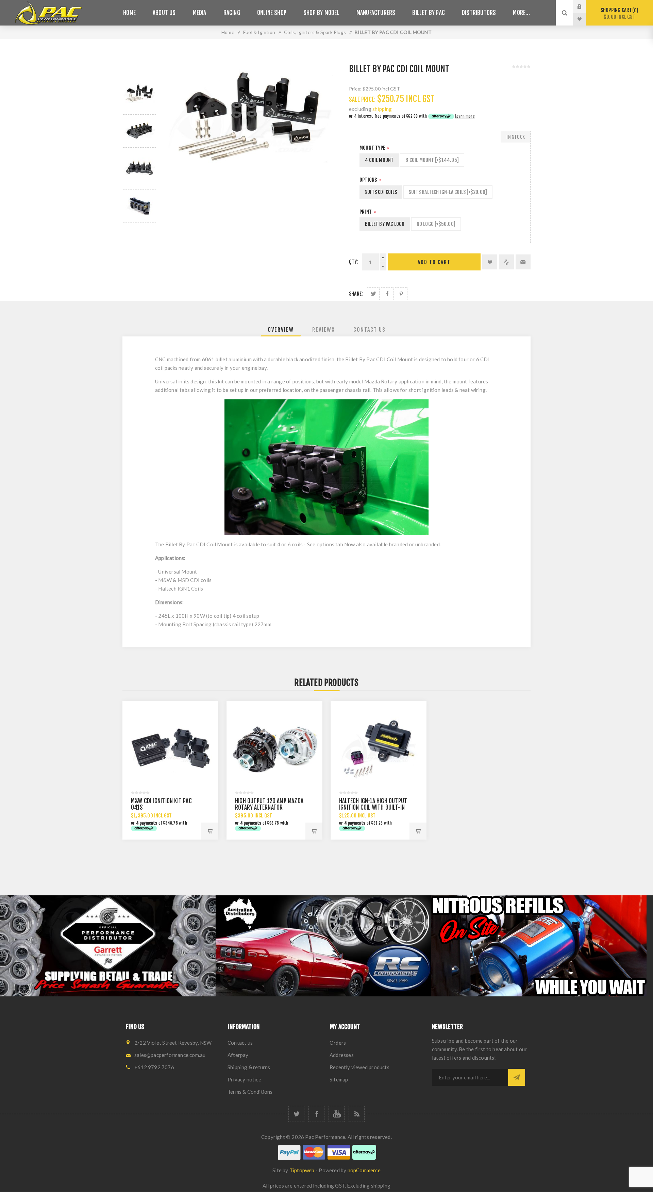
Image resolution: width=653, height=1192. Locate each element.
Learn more (465, 116)
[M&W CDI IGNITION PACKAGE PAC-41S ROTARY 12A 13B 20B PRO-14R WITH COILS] (170, 749)
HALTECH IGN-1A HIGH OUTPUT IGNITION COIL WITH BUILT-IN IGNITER (373, 807)
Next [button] (139, 230)
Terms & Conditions (250, 1092)
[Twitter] (296, 1114)
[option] (139, 93)
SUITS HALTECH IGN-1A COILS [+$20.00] (448, 192)
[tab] (281, 329)
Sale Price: (362, 99)
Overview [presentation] (281, 329)
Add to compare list (506, 261)
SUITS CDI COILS (381, 192)
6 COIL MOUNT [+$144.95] (432, 160)
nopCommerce (364, 1170)
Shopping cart (618, 13)
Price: (355, 89)
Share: (356, 294)
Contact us (240, 1043)
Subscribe (516, 1077)
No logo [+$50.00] (436, 224)
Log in (584, 6)
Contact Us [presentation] (369, 329)
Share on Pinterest (401, 293)
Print (366, 212)
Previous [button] (139, 69)
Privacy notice (244, 1079)
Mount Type (372, 148)
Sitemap (339, 1079)
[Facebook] (316, 1114)
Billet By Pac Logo (385, 224)
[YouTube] (337, 1114)
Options (368, 180)
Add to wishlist (489, 261)
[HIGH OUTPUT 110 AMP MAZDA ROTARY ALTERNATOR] (274, 749)
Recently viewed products (359, 1067)
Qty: (353, 262)
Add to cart (434, 262)
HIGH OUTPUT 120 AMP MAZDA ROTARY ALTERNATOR (269, 804)
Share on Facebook (387, 293)
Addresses (342, 1055)
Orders (338, 1043)
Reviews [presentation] (323, 329)
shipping (382, 109)
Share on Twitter (373, 293)
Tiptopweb (302, 1170)
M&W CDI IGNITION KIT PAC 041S (161, 804)
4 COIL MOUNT (379, 160)
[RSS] (357, 1114)
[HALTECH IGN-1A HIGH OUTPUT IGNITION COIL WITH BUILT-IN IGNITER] (378, 749)
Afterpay (238, 1055)
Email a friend (523, 261)
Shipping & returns (249, 1067)
